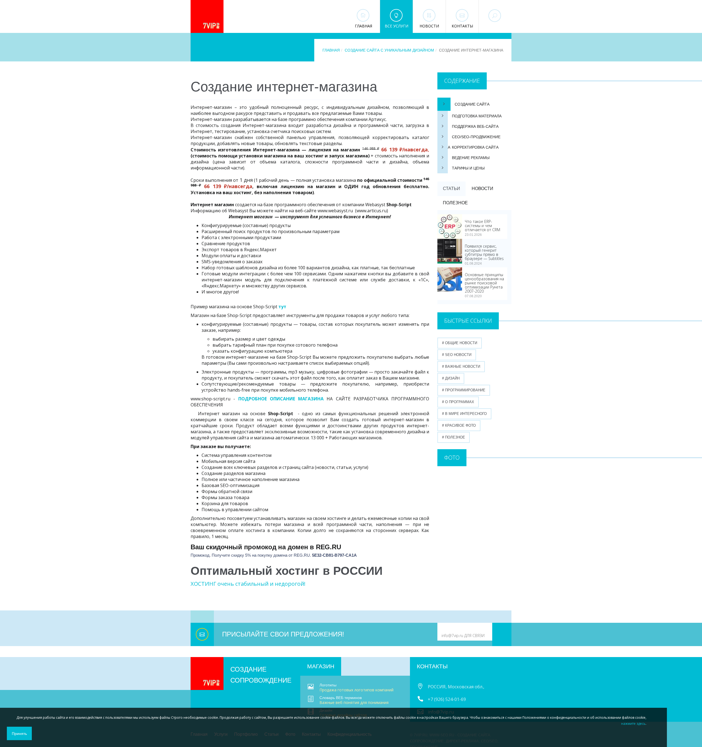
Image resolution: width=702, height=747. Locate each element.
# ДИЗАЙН (451, 378)
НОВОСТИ (482, 188)
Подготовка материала (477, 116)
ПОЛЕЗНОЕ (455, 202)
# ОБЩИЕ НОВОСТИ (459, 343)
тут (282, 307)
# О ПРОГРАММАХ (458, 402)
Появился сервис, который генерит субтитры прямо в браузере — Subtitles (484, 252)
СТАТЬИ (451, 188)
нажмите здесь (633, 723)
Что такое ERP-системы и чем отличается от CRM (482, 225)
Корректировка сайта (475, 147)
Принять (19, 733)
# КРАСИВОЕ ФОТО (459, 425)
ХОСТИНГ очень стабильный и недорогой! (248, 583)
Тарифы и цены (468, 168)
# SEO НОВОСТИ (456, 355)
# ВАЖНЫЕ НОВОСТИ (461, 366)
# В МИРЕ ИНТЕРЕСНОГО (464, 414)
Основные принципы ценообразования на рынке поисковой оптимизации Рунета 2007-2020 (484, 283)
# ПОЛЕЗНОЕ (453, 437)
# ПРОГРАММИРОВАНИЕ (463, 390)
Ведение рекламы (470, 157)
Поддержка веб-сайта (475, 126)
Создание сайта (472, 104)
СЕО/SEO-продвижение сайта (468, 138)
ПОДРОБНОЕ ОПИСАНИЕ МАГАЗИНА (281, 399)
